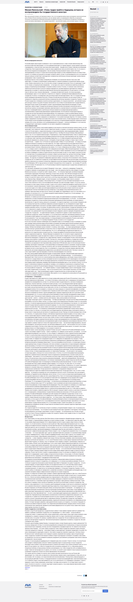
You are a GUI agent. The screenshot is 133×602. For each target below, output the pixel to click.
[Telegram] (84, 575)
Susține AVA (62, 1)
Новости (41, 1)
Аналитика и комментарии (51, 1)
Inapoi (46, 7)
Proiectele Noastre (71, 1)
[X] (86, 575)
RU (93, 1)
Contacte (41, 584)
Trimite (105, 591)
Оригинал (27, 567)
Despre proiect (81, 1)
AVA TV (35, 1)
